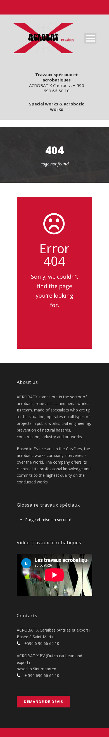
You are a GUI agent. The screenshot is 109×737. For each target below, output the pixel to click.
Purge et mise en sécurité (48, 519)
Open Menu (90, 38)
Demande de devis (43, 701)
